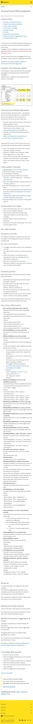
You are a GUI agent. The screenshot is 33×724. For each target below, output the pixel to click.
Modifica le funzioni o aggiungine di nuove (15, 36)
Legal (2, 720)
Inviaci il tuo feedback (9, 687)
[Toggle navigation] (30, 2)
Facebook (24, 692)
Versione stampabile (7, 673)
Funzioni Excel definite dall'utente (12, 24)
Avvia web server (8, 180)
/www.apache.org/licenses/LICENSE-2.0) (15, 130)
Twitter (18, 692)
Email (8, 694)
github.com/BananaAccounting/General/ (15, 136)
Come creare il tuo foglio (10, 28)
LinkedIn (3, 694)
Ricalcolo (6, 32)
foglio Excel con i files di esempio (18, 170)
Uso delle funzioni (8, 30)
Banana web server (17, 138)
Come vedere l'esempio (10, 26)
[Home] (6, 2)
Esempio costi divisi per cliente (12, 22)
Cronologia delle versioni (10, 38)
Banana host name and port (11, 34)
